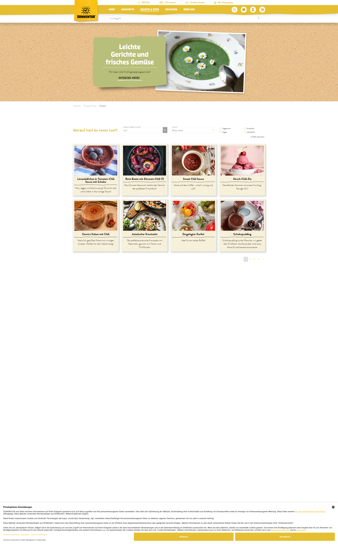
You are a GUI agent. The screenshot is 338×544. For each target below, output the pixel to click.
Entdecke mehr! (130, 78)
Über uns (189, 9)
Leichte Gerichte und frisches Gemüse (130, 54)
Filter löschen (257, 137)
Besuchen (171, 9)
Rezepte (102, 106)
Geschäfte (127, 9)
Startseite (77, 106)
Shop (112, 9)
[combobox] (185, 18)
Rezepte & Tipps (149, 9)
